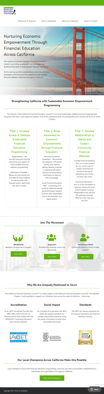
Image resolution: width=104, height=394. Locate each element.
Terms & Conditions (21, 391)
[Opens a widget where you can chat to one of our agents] (94, 389)
